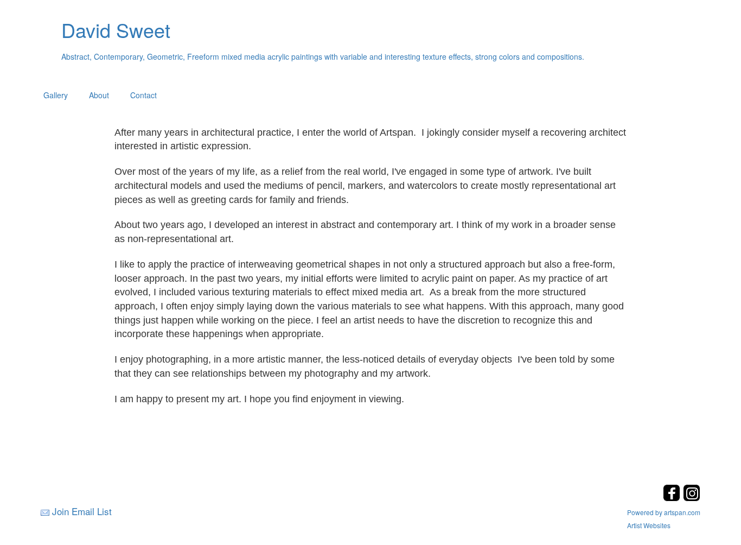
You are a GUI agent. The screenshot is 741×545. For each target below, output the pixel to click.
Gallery (55, 95)
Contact (143, 95)
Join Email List (82, 511)
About (99, 95)
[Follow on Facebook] (673, 498)
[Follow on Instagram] (691, 498)
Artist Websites (648, 525)
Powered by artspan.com (663, 512)
